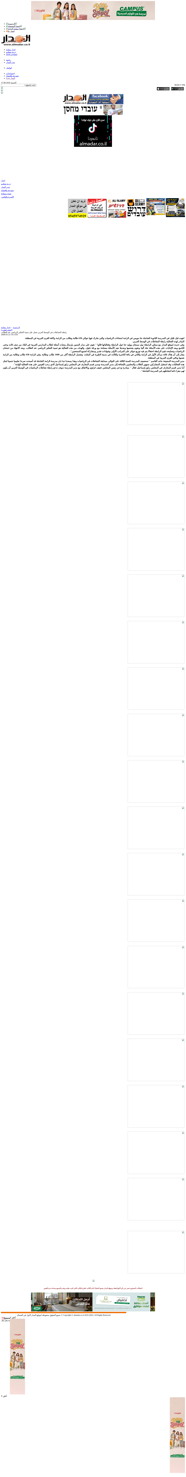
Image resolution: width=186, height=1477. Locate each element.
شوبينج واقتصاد (7, 190)
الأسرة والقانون (7, 197)
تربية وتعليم (6, 184)
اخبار (3, 180)
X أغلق (13, 1317)
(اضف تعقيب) (6, 330)
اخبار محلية (5, 327)
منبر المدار (5, 187)
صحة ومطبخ (6, 194)
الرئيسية (16, 327)
